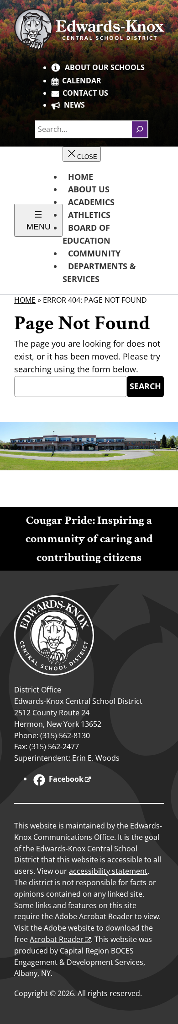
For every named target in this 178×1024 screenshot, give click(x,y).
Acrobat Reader (57, 939)
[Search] (139, 129)
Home (25, 300)
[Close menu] (82, 154)
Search (145, 386)
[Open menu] (38, 220)
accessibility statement (108, 871)
